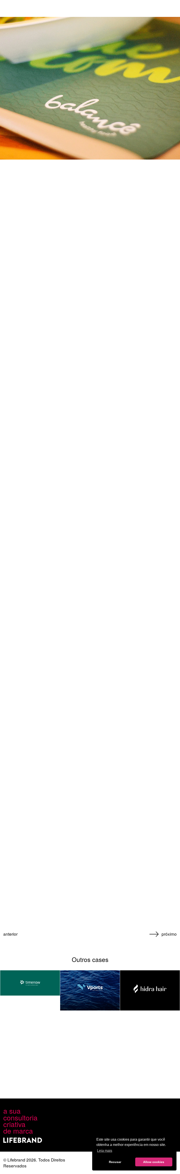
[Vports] (90, 990)
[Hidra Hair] (150, 990)
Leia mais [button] (104, 1150)
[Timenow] (30, 983)
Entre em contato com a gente (96, 1091)
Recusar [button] (115, 1162)
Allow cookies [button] (153, 1162)
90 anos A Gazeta (17, 939)
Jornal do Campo (162, 939)
